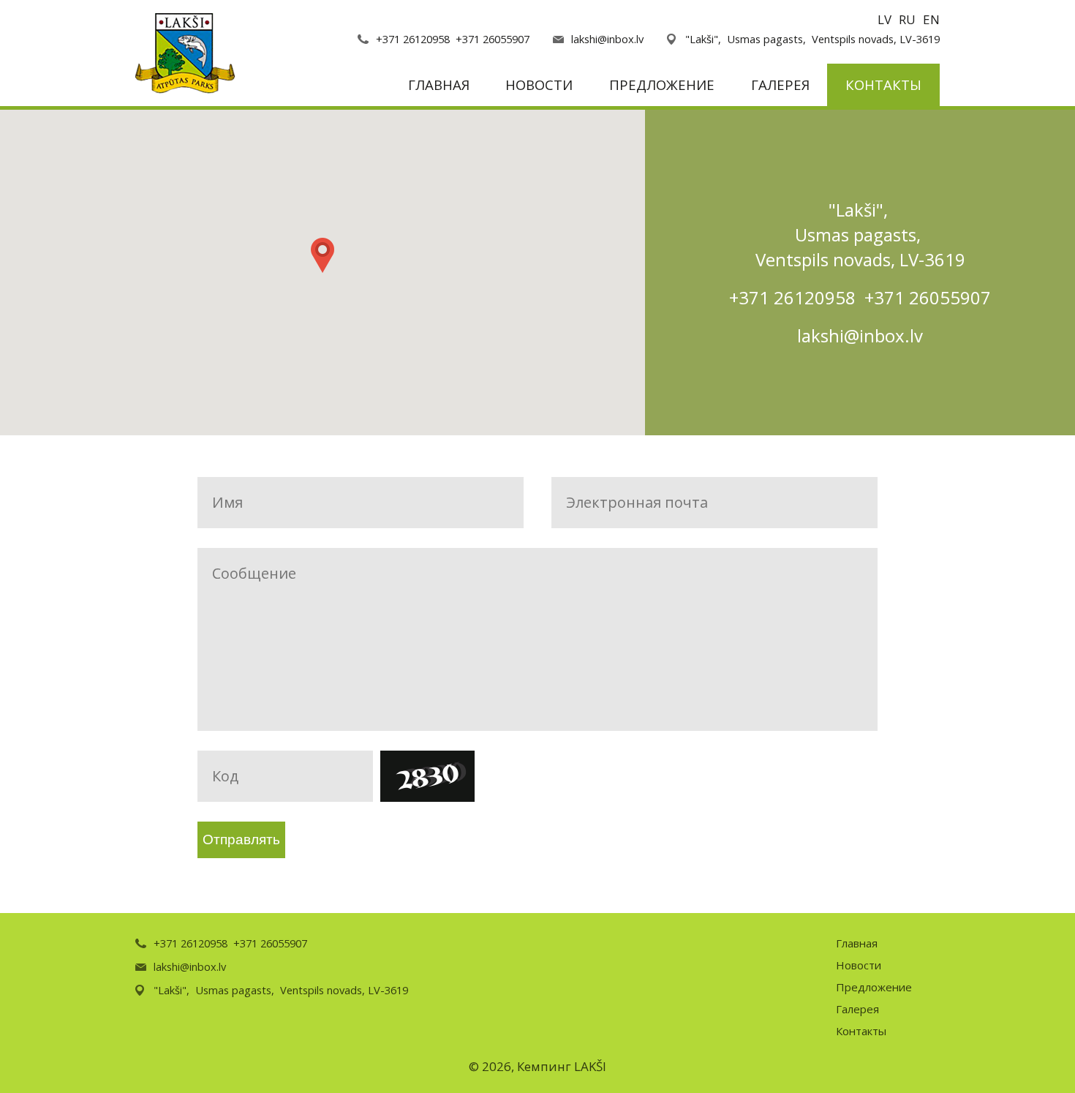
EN (931, 19)
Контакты (883, 84)
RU (907, 19)
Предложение (661, 84)
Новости (539, 84)
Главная (438, 84)
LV (884, 19)
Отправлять (241, 839)
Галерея (780, 84)
